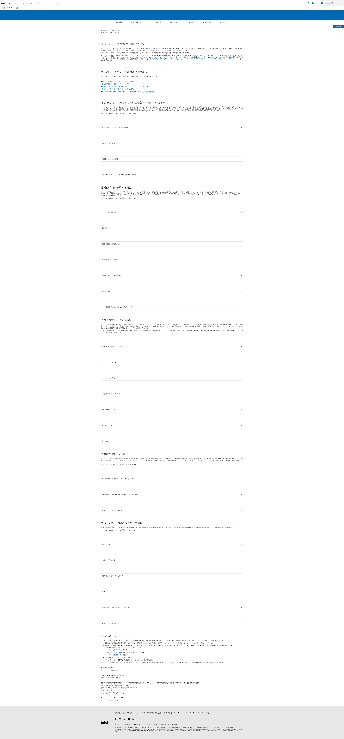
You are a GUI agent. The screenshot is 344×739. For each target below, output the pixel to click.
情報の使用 (157, 22)
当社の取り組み (127, 713)
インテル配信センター (115, 655)
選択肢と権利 (190, 22)
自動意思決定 (106, 291)
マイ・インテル (113, 650)
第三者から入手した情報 (110, 159)
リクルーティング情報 (203, 713)
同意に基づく (106, 441)
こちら (123, 657)
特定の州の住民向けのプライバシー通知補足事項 (118, 81)
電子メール (104, 670)
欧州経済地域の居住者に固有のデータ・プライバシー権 (120, 494)
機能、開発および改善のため (111, 244)
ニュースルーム (179, 713)
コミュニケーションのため (110, 212)
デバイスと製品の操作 (109, 143)
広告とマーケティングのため (111, 275)
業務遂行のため (107, 228)
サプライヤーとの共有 (109, 362)
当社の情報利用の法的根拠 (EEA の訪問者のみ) (117, 307)
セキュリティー (107, 544)
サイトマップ (190, 713)
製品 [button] (10, 3)
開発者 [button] (37, 3)
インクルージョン (140, 713)
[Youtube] (129, 719)
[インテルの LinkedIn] (124, 719)
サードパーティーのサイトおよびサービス (115, 607)
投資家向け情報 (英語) (154, 713)
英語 (143, 91)
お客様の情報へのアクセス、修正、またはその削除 (118, 479)
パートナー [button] (45, 3)
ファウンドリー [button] (56, 3)
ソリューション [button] (27, 3)
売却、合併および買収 (109, 410)
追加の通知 (119, 22)
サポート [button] (17, 3)
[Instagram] (133, 719)
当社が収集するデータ (138, 22)
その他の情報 (207, 22)
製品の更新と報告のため (110, 260)
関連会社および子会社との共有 (112, 346)
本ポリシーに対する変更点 (110, 623)
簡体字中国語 (150, 91)
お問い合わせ (224, 22)
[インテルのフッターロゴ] (104, 722)
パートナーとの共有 (108, 378)
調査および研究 (107, 425)
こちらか (192, 643)
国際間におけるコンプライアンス (112, 576)
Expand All (338, 26)
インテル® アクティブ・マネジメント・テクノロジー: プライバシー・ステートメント (211, 59)
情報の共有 (173, 22)
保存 (103, 592)
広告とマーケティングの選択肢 (112, 510)
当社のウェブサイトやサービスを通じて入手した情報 (119, 175)
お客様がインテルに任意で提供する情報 (115, 127)
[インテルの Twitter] (120, 719)
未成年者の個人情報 (108, 560)
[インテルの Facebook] (115, 719)
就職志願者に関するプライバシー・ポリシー (166, 59)
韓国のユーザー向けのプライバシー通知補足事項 (118, 89)
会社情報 (118, 713)
